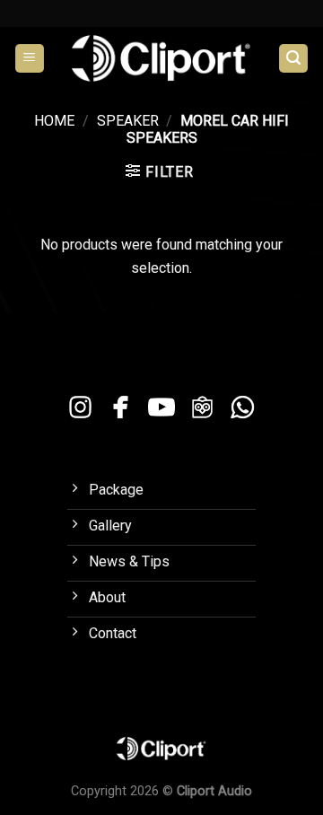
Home (54, 120)
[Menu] (29, 59)
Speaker (128, 120)
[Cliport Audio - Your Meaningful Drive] (161, 58)
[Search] (293, 59)
